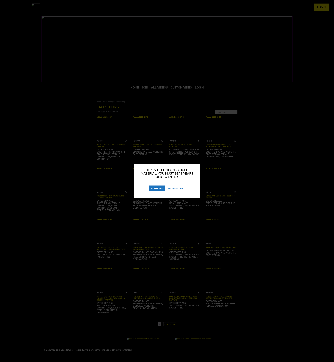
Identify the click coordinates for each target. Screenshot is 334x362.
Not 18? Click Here (175, 188)
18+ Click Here (157, 188)
